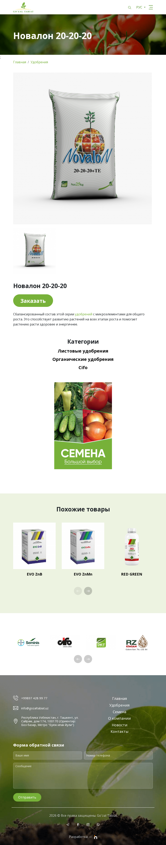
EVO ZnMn (83, 574)
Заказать (33, 300)
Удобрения (39, 62)
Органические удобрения (83, 359)
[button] (88, 591)
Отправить (27, 797)
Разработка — (81, 837)
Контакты (120, 731)
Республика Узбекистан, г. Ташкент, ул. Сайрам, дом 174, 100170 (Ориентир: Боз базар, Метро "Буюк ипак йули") (49, 721)
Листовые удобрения (83, 350)
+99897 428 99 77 (34, 698)
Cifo (83, 367)
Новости (119, 724)
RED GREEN (131, 574)
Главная (19, 62)
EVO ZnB (34, 574)
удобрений (83, 314)
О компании (119, 718)
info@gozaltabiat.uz (35, 708)
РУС (139, 7)
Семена (119, 711)
